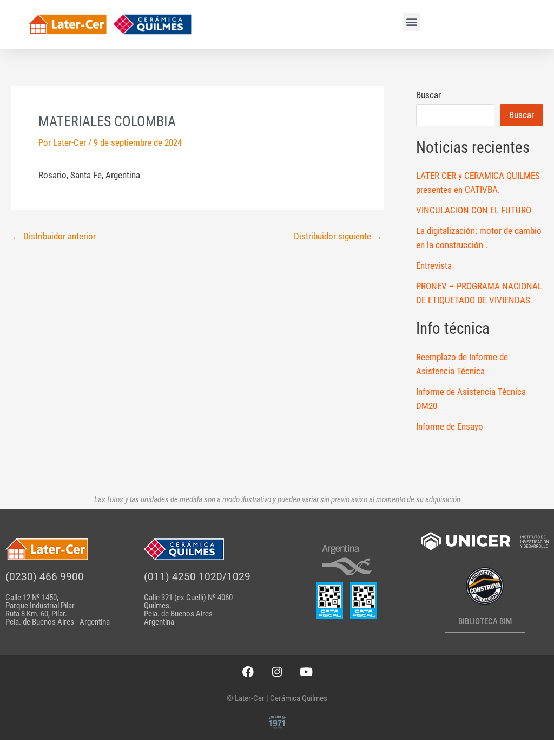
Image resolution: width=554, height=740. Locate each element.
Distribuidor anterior (54, 236)
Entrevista (434, 265)
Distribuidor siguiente (338, 236)
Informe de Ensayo (449, 426)
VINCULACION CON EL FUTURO (473, 210)
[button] (411, 22)
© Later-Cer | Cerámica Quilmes (277, 698)
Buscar (428, 94)
